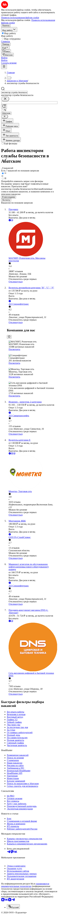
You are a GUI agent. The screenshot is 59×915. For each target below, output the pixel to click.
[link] (6, 51)
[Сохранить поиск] (4, 106)
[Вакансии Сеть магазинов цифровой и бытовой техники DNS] (32, 647)
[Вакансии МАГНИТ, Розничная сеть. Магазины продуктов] (32, 239)
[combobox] (14, 92)
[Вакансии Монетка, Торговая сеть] (32, 472)
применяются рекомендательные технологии (25, 884)
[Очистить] (5, 99)
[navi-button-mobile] (4, 66)
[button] (4, 58)
